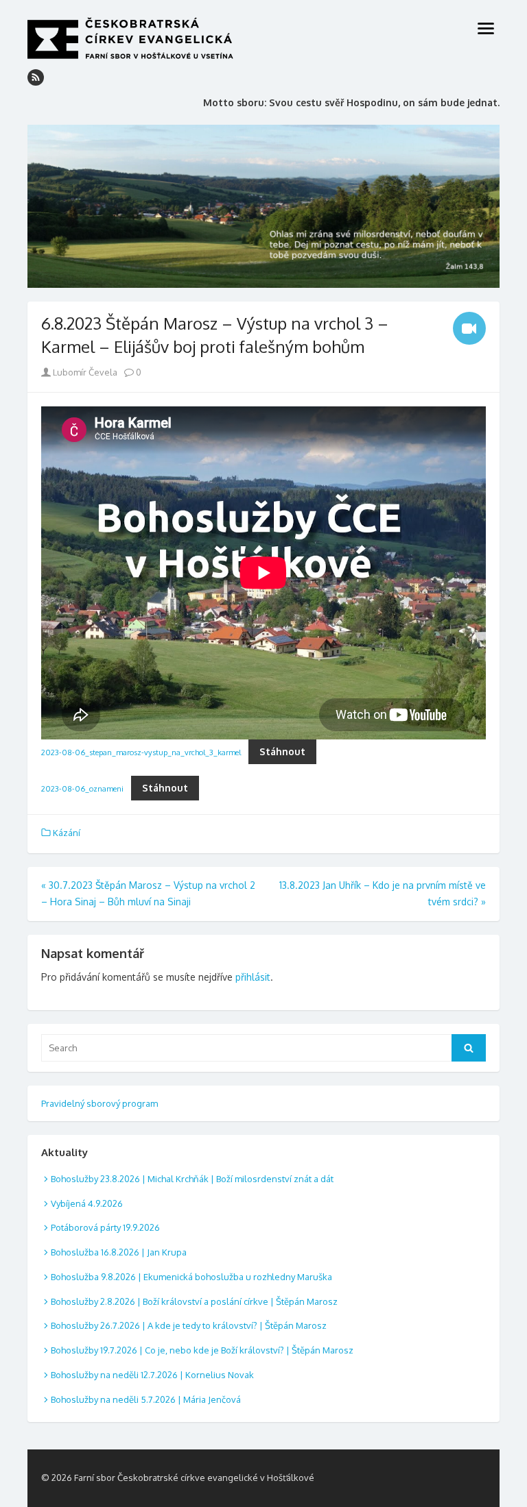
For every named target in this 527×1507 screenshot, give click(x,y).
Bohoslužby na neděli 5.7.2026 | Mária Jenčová (146, 1399)
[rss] (35, 77)
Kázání (66, 832)
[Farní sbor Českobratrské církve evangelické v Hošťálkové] (263, 206)
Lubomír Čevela (84, 372)
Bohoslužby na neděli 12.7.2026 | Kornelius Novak (152, 1374)
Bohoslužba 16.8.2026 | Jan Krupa (119, 1252)
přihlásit (252, 977)
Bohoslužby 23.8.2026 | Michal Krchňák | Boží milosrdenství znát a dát (192, 1178)
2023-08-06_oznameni (82, 788)
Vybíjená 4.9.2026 (87, 1203)
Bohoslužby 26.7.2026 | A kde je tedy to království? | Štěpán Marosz (189, 1325)
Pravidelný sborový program (99, 1103)
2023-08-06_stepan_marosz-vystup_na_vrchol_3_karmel (141, 752)
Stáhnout (282, 751)
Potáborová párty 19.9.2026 (105, 1227)
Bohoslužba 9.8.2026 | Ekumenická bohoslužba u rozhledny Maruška (191, 1276)
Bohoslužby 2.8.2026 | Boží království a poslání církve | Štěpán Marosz (194, 1301)
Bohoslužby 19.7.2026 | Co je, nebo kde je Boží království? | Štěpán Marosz (202, 1350)
